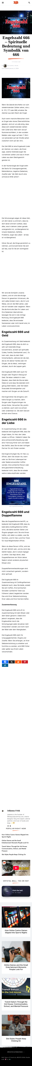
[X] (12, 661)
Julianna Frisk (12, 65)
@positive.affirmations (15, 1052)
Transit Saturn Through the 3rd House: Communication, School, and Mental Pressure (14, 848)
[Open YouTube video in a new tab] (16, 867)
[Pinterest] (25, 661)
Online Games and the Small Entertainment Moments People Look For (15, 841)
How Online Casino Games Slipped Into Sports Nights (16, 931)
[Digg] (5, 665)
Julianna (10, 814)
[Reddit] (18, 661)
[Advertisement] (16, 197)
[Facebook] (5, 661)
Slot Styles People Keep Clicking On (14, 854)
